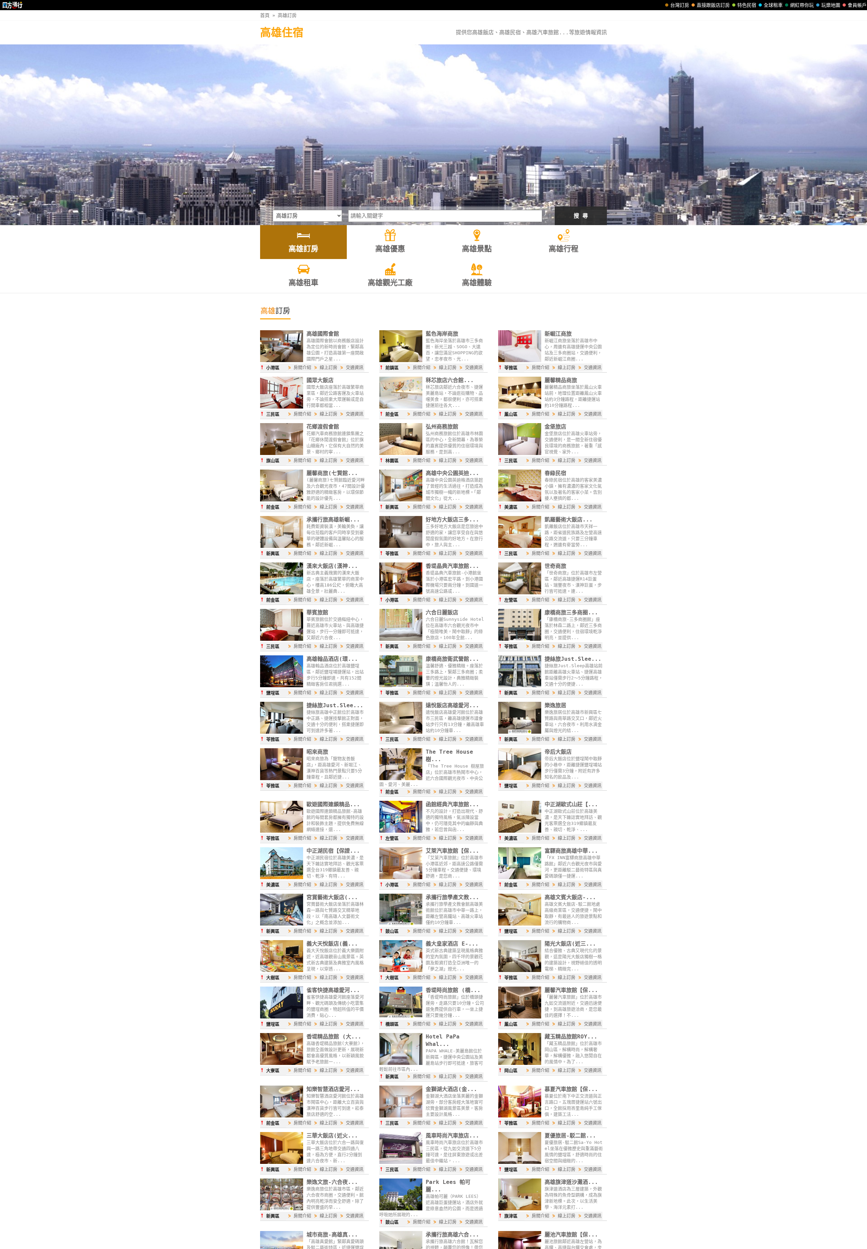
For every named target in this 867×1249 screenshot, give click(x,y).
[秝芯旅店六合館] (400, 407)
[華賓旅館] (281, 639)
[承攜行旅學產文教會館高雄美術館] (400, 924)
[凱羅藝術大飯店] (519, 546)
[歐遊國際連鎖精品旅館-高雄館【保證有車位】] (281, 831)
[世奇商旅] (519, 592)
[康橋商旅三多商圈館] (519, 639)
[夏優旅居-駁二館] (519, 1162)
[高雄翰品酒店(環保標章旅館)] (281, 685)
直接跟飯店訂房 (713, 5)
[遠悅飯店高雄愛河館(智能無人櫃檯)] (400, 732)
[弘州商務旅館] (400, 453)
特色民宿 (746, 5)
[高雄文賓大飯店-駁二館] (519, 924)
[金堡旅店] (519, 453)
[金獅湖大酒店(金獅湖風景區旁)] (400, 1115)
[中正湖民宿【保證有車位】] (281, 877)
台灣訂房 (679, 5)
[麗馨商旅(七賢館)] (281, 499)
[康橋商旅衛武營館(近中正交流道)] (400, 685)
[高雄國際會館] (281, 360)
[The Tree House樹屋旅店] (400, 778)
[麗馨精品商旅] (519, 407)
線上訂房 (328, 367)
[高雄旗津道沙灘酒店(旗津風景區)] (519, 1208)
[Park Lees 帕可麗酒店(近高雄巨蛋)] (400, 1208)
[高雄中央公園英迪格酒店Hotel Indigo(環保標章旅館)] (400, 499)
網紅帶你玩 (802, 5)
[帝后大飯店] (519, 778)
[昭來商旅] (281, 778)
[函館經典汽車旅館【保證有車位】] (400, 831)
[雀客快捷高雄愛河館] (281, 1016)
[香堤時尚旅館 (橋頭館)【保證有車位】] (400, 1016)
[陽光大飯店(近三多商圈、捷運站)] (519, 970)
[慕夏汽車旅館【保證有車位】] (519, 1115)
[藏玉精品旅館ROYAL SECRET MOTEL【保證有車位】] (519, 1063)
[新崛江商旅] (519, 360)
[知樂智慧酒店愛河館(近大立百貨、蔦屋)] (281, 1115)
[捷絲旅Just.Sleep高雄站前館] (519, 685)
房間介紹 (302, 367)
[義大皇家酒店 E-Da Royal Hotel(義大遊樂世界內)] (400, 970)
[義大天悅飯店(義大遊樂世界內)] (281, 970)
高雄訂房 (287, 15)
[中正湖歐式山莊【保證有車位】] (519, 831)
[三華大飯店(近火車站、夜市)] (281, 1162)
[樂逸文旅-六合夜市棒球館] (281, 1208)
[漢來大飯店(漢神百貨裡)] (281, 592)
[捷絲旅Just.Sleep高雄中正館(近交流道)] (281, 732)
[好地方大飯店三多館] (400, 546)
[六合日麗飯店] (400, 639)
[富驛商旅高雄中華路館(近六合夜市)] (519, 877)
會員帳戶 (857, 5)
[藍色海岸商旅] (400, 360)
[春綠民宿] (519, 499)
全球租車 (773, 5)
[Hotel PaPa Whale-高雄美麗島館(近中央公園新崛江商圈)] (400, 1063)
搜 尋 (581, 216)
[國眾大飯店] (281, 407)
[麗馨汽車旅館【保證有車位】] (519, 1016)
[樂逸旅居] (519, 732)
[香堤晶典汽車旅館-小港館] (400, 592)
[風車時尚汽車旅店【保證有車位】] (400, 1162)
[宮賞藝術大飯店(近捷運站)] (281, 924)
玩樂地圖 (830, 5)
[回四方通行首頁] (12, 5)
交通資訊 (354, 367)
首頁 (265, 15)
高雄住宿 (281, 32)
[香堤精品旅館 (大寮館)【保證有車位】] (281, 1063)
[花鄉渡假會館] (281, 453)
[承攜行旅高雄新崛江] (281, 546)
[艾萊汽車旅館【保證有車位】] (400, 877)
